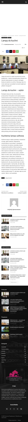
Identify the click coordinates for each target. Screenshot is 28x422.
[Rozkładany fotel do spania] (5, 336)
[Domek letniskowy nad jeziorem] (5, 329)
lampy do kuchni (8, 178)
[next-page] (5, 241)
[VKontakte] (21, 409)
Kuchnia (16, 35)
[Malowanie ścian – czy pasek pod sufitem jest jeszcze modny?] (5, 322)
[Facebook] (7, 51)
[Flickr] (14, 409)
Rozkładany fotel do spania (16, 334)
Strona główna (4, 35)
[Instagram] (17, 409)
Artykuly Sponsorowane (9, 44)
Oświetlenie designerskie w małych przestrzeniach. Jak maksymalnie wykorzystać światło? (17, 276)
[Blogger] (7, 409)
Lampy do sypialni (22, 193)
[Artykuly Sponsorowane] (2, 44)
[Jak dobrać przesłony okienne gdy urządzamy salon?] (5, 221)
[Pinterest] (14, 51)
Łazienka (3, 230)
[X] (10, 51)
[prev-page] (2, 241)
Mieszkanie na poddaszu (7, 193)
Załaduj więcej (13, 282)
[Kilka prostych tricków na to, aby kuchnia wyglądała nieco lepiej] (5, 235)
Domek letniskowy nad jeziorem (17, 327)
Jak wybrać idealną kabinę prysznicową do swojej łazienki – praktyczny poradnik (17, 228)
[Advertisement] (14, 19)
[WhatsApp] (17, 51)
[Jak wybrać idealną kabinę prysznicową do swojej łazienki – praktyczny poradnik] (5, 228)
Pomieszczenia (11, 35)
